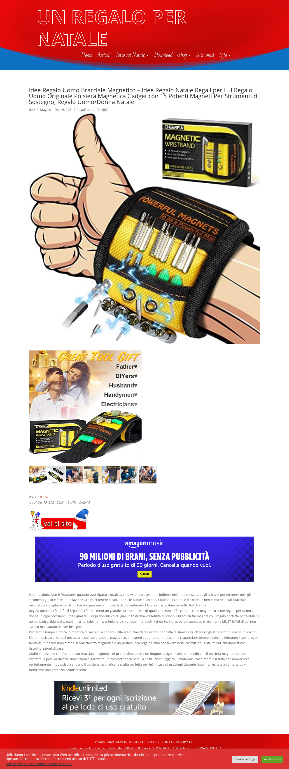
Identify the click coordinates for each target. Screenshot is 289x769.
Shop (182, 56)
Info (223, 56)
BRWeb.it (183, 748)
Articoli (104, 56)
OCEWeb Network (138, 748)
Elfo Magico (42, 109)
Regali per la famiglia (93, 109)
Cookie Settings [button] (245, 759)
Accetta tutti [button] (272, 759)
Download (163, 56)
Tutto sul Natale (130, 56)
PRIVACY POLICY (208, 748)
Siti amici (205, 56)
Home (86, 56)
